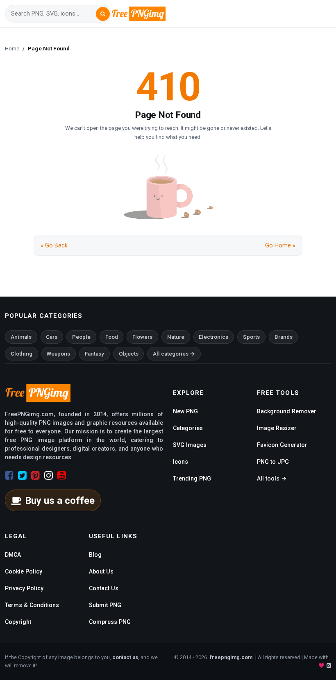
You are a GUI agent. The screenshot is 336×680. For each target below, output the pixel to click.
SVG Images (190, 445)
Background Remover (286, 411)
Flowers (142, 337)
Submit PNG (105, 605)
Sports (251, 337)
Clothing (21, 354)
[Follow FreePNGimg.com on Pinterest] (35, 475)
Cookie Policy (23, 571)
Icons (180, 462)
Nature (175, 337)
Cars (51, 337)
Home (12, 48)
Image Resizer (277, 428)
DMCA (13, 555)
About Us (101, 571)
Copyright (18, 622)
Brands (284, 337)
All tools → (271, 478)
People (81, 337)
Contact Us (103, 588)
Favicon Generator (282, 445)
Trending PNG (192, 478)
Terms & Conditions (32, 605)
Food (111, 337)
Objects (128, 354)
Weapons (58, 354)
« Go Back (54, 245)
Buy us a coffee (60, 500)
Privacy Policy (24, 588)
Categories (188, 428)
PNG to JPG (273, 462)
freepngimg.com (231, 657)
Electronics (213, 337)
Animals (21, 337)
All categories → (174, 354)
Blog (95, 555)
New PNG (185, 411)
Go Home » (280, 245)
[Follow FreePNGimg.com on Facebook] (9, 475)
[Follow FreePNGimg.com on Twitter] (22, 475)
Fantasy (94, 354)
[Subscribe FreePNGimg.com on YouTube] (61, 475)
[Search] (103, 14)
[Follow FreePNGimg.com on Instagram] (48, 475)
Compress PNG (110, 622)
